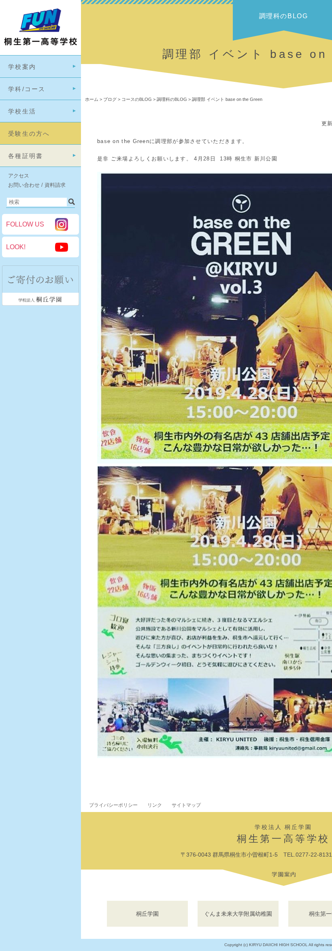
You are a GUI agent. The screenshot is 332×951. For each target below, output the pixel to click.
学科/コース (27, 88)
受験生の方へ (29, 133)
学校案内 (22, 66)
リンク (154, 805)
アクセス (18, 175)
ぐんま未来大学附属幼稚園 (238, 913)
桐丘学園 (147, 913)
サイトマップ (186, 805)
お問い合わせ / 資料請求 (37, 185)
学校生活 (22, 111)
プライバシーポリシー (113, 805)
